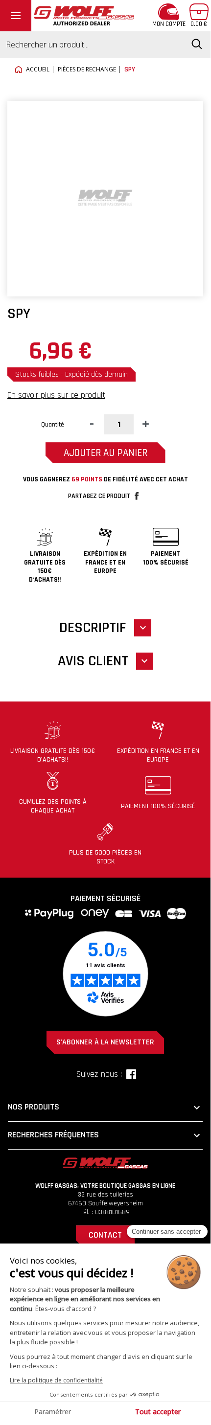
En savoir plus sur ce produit (56, 395)
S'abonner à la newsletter (105, 1042)
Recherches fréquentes (105, 1135)
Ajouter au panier (105, 452)
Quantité (52, 424)
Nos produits (105, 1107)
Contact (105, 1235)
